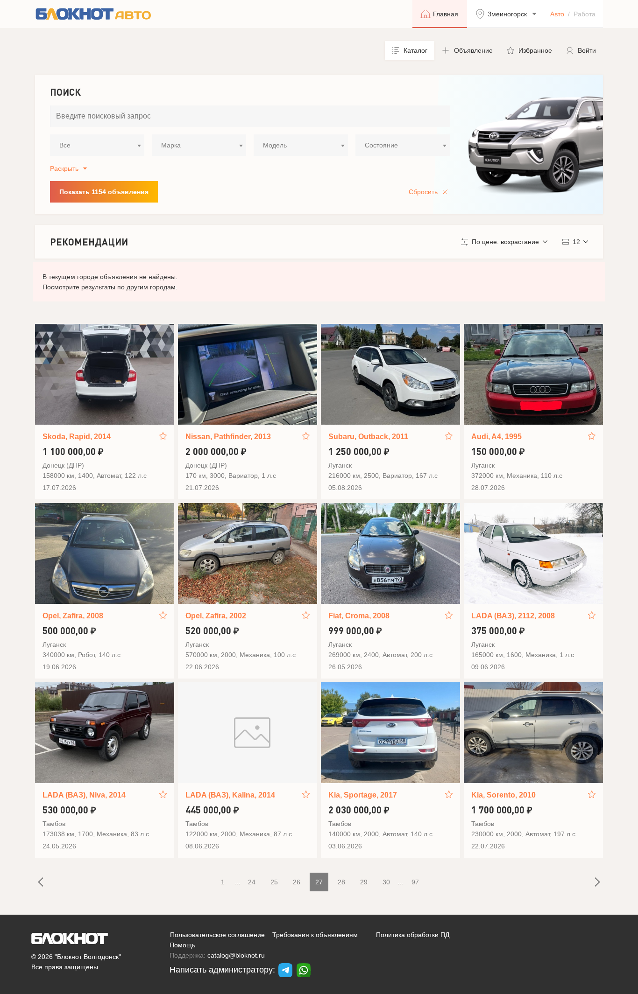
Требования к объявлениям (315, 934)
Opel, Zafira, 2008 (73, 616)
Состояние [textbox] (381, 145)
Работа (584, 14)
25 (274, 882)
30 (386, 882)
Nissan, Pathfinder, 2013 (228, 437)
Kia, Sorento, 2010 (503, 795)
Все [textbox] (65, 145)
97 (415, 882)
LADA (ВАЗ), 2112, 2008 (513, 616)
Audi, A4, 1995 (496, 437)
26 (296, 882)
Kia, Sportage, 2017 (362, 795)
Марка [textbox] (171, 145)
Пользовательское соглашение (217, 934)
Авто (557, 14)
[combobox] (97, 145)
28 (341, 882)
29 (364, 882)
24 (251, 882)
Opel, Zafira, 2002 (215, 616)
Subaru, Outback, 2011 (368, 437)
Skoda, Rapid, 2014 (77, 437)
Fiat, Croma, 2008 (359, 616)
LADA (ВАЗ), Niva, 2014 (84, 795)
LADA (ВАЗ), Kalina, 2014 (230, 795)
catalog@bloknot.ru (236, 955)
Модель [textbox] (275, 145)
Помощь (182, 945)
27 (319, 882)
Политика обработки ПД (412, 934)
